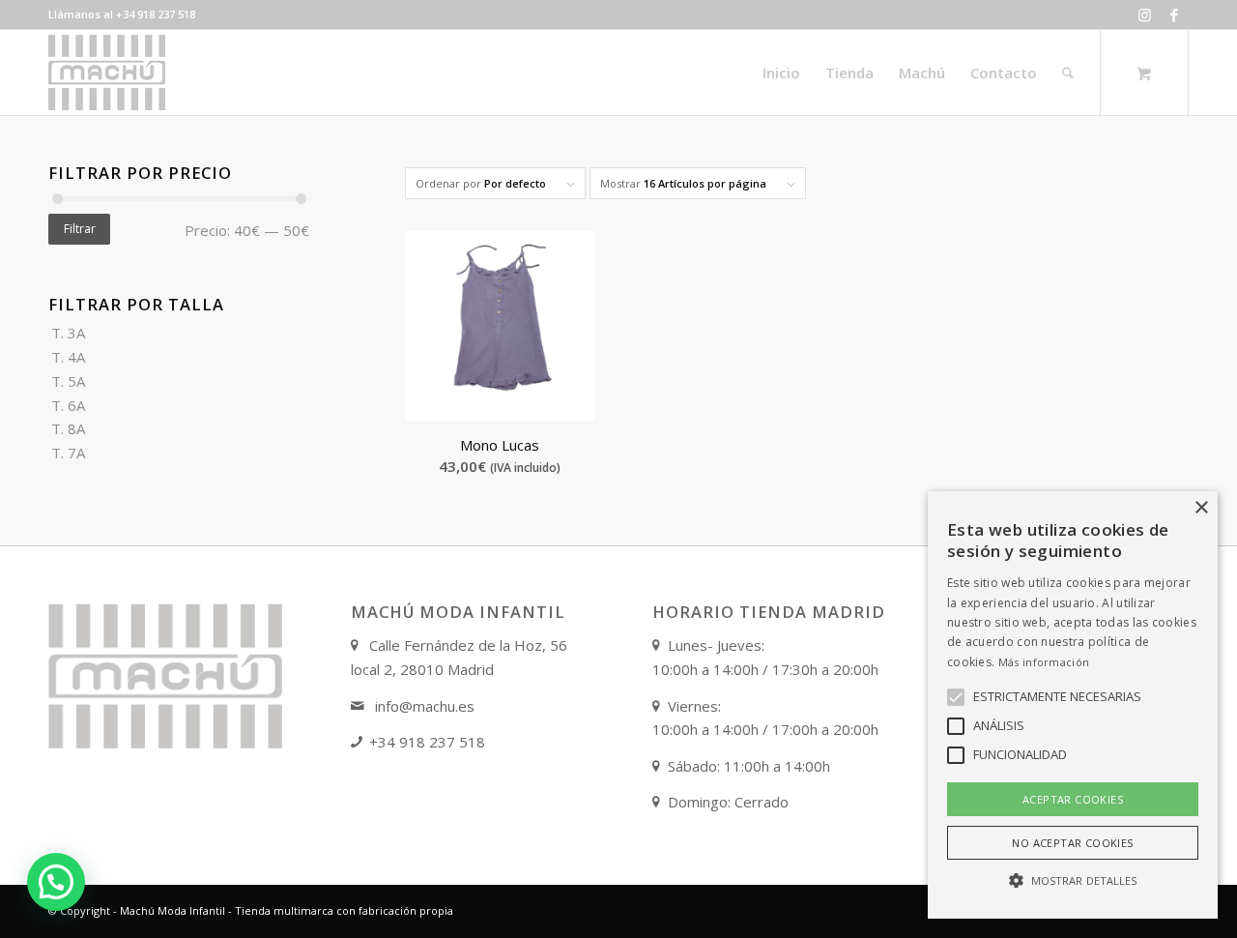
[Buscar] (1068, 72)
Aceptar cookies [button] (1072, 799)
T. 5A (68, 381)
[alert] (1073, 705)
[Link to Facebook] (1174, 14)
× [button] (1201, 508)
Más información (1044, 662)
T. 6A (68, 405)
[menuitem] (781, 72)
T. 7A (68, 452)
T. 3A (68, 332)
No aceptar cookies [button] (1072, 842)
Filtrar (80, 228)
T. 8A (68, 428)
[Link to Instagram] (1145, 14)
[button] (56, 882)
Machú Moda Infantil (172, 910)
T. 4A (68, 356)
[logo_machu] (106, 72)
